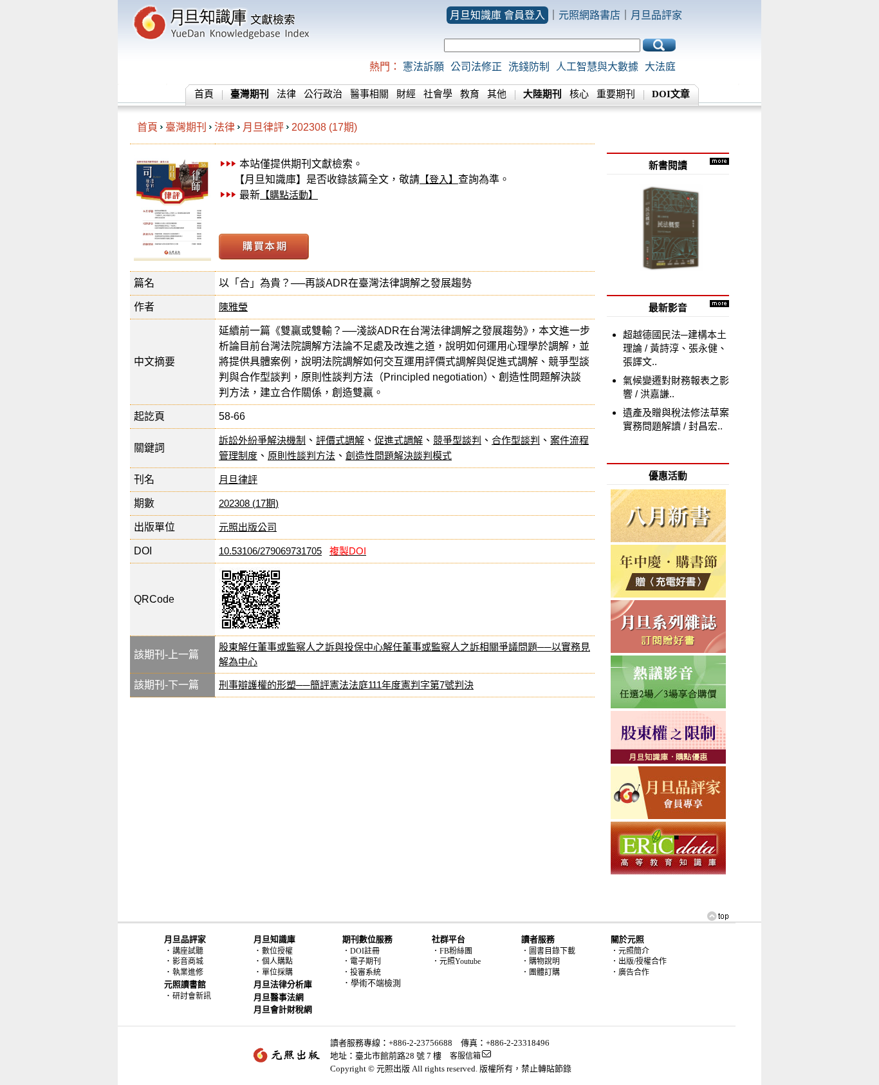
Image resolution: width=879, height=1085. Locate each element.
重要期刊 (616, 94)
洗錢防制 (529, 66)
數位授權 (277, 951)
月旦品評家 (656, 15)
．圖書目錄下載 (548, 951)
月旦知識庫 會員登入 (497, 15)
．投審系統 (361, 972)
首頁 (204, 94)
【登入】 (439, 179)
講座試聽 (187, 951)
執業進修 (187, 972)
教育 (469, 94)
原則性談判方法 (301, 455)
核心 (579, 94)
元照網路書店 (589, 15)
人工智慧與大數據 (597, 66)
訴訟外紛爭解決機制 (262, 440)
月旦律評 (263, 127)
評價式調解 (340, 440)
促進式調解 (399, 440)
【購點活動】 (289, 194)
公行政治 (323, 94)
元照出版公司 (248, 527)
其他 (496, 94)
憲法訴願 (423, 66)
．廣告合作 (630, 972)
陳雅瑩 (233, 306)
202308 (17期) (324, 127)
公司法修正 (476, 66)
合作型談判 (516, 440)
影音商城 (187, 961)
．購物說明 (540, 961)
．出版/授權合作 (639, 961)
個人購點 (277, 961)
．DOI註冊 (361, 951)
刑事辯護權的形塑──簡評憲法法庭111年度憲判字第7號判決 (346, 684)
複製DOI (347, 550)
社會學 (437, 94)
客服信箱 (465, 1056)
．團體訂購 (540, 972)
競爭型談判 (457, 440)
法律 (286, 94)
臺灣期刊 (186, 127)
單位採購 (277, 972)
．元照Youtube (456, 961)
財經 (406, 94)
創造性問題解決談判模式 (399, 455)
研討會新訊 (191, 996)
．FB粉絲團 (452, 951)
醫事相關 (369, 94)
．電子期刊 (361, 961)
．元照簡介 (630, 951)
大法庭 (660, 66)
